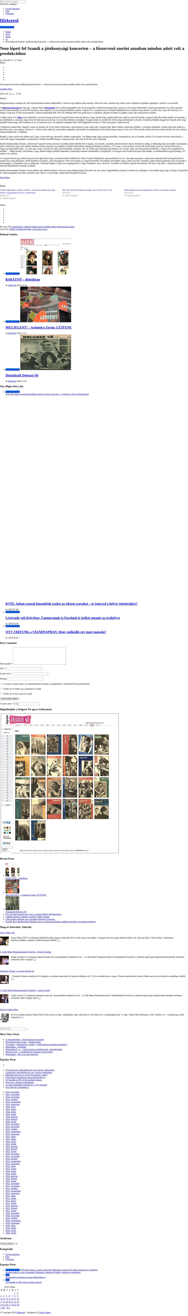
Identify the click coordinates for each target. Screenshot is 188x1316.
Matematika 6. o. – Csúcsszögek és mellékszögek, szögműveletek (34, 1049)
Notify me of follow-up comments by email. (22, 689)
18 (4, 1302)
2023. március (12, 1146)
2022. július (11, 1166)
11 (4, 1299)
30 (18, 1305)
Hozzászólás (6, 664)
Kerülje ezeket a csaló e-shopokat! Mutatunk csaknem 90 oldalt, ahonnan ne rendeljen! (43, 1272)
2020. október (12, 1218)
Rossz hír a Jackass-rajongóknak (20, 1082)
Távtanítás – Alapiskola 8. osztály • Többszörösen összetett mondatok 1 (37, 1044)
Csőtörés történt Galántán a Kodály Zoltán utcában (28, 917)
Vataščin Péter (6, 89)
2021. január (11, 1211)
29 (15, 1305)
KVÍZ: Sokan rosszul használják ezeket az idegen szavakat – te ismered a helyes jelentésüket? (71, 603)
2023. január (11, 1151)
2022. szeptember (13, 1161)
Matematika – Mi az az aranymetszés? (22, 1054)
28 (12, 1305)
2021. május (11, 1201)
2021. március (12, 1206)
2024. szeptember (13, 1102)
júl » (8, 1308)
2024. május (11, 1112)
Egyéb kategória (13, 9)
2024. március (12, 1117)
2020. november (13, 1215)
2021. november (13, 1186)
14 (12, 1299)
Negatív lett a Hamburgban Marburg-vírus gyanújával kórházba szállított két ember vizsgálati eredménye (51, 922)
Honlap (3, 679)
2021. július (11, 1196)
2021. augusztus (13, 1193)
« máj (2, 1308)
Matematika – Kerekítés (16, 1047)
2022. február (11, 1178)
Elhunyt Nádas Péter (9, 1009)
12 (7, 1299)
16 (18, 1299)
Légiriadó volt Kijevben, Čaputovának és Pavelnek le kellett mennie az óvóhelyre (63, 618)
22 (15, 1302)
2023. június (11, 1139)
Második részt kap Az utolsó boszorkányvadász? (27, 1075)
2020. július (11, 1225)
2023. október (12, 1129)
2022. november (13, 1156)
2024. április (11, 1114)
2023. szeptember (13, 1131)
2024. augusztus (13, 1104)
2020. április (11, 1233)
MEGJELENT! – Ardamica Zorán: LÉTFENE (39, 327)
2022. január (11, 1181)
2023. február (11, 1149)
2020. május (11, 1230)
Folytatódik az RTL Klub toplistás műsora (24, 1080)
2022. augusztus (13, 1164)
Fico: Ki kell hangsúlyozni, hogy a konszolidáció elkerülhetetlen (33, 914)
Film (7, 11)
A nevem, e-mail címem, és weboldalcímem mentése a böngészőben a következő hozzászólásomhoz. (46, 684)
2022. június (11, 1169)
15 (15, 1299)
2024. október (12, 1099)
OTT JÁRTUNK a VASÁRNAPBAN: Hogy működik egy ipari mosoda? (56, 632)
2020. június (11, 1228)
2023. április (11, 1144)
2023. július (11, 1136)
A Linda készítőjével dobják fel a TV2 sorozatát (26, 1085)
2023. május (11, 1141)
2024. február (11, 1119)
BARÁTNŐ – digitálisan (23, 279)
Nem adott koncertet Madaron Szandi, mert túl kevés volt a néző (87, 190)
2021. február (11, 1208)
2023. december (12, 1124)
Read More (5, 177)
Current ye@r (7, 704)
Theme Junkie (44, 1312)
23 (18, 1302)
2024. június (11, 1109)
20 (10, 1302)
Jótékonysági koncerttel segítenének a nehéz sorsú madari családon (150, 190)
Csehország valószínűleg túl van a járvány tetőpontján (29, 1072)
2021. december (12, 1183)
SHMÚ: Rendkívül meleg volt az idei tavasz (28, 229)
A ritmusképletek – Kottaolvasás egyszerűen (25, 1039)
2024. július (11, 1107)
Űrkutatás (10, 14)
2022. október (12, 1159)
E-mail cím (5, 673)
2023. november (13, 1126)
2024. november (13, 1097)
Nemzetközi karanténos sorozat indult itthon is (26, 1077)
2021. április (11, 1203)
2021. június (11, 1198)
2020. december (12, 1213)
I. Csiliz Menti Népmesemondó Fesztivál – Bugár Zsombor (25, 952)
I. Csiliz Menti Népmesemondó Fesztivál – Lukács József (25, 990)
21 (12, 1302)
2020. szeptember (13, 1220)
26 (7, 1305)
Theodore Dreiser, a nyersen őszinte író (17, 971)
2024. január (11, 1122)
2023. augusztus (13, 1134)
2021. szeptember (13, 1191)
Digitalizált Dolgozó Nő (22, 375)
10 (1, 1299)
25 (4, 1305)
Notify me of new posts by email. (17, 694)
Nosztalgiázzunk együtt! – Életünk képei (23, 1042)
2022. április (11, 1173)
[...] (58, 940)
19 (7, 1302)
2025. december (12, 1092)
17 (1, 1302)
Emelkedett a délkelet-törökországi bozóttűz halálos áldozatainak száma (43, 227)
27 (10, 1305)
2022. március (12, 1176)
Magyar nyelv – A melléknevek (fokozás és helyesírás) (29, 1052)
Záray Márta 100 (7, 933)
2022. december (12, 1154)
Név (2, 668)
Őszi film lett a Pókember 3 (17, 1087)
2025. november (13, 1094)
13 (10, 1299)
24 (1, 1305)
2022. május (11, 1171)
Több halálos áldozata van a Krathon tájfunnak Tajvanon (30, 919)
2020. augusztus (13, 1223)
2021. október (12, 1188)
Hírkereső (21, 1312)
